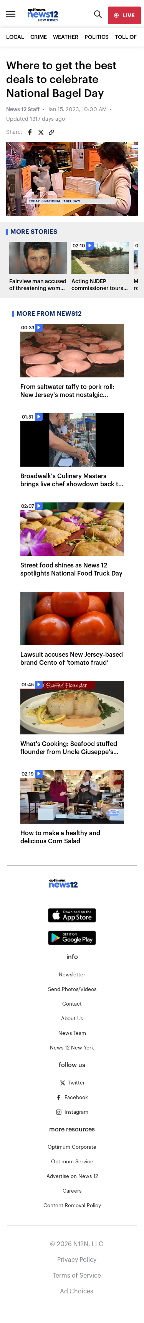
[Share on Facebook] (30, 132)
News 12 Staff (23, 109)
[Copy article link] (51, 132)
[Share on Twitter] (41, 132)
